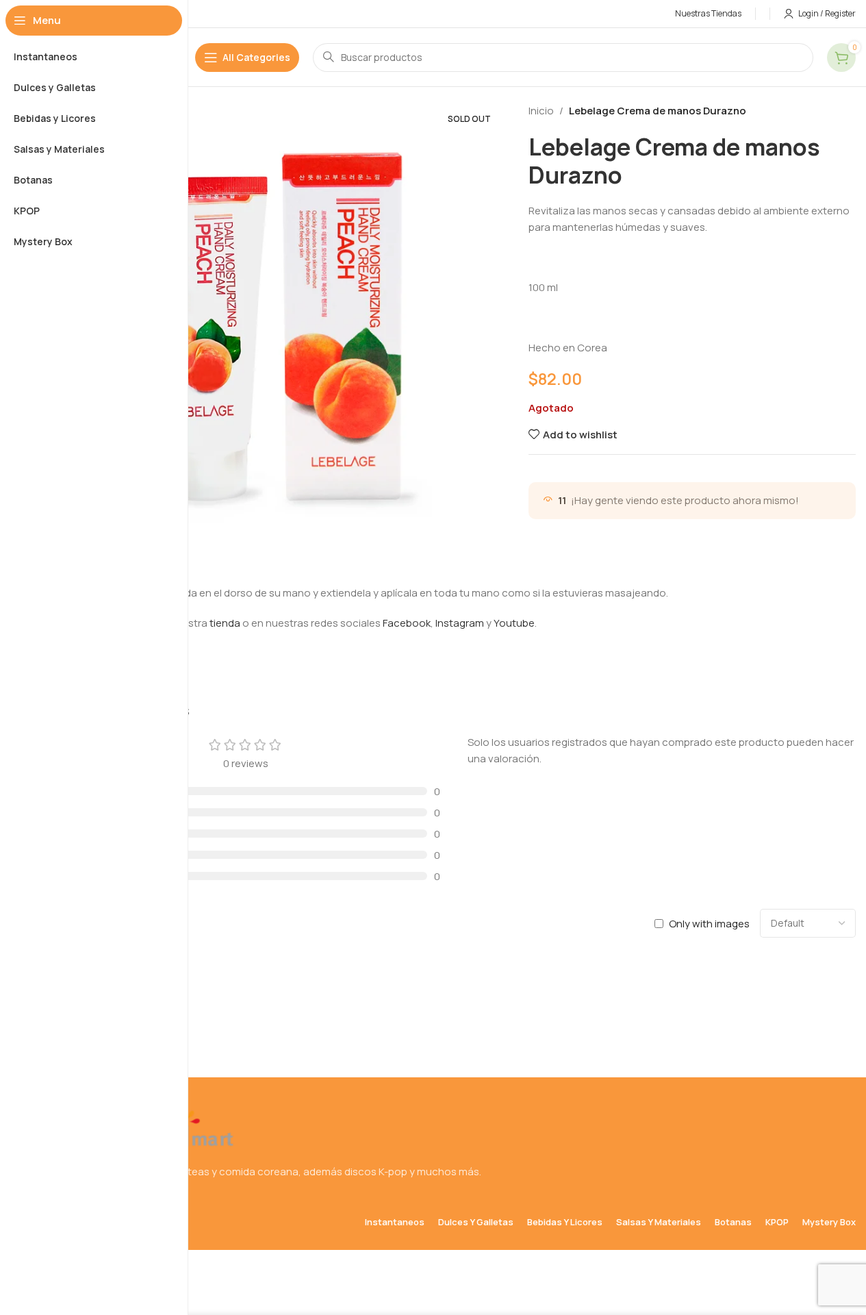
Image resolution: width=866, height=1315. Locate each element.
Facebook (407, 623)
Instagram (459, 623)
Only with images (709, 923)
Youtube (514, 623)
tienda (224, 623)
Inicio (541, 110)
